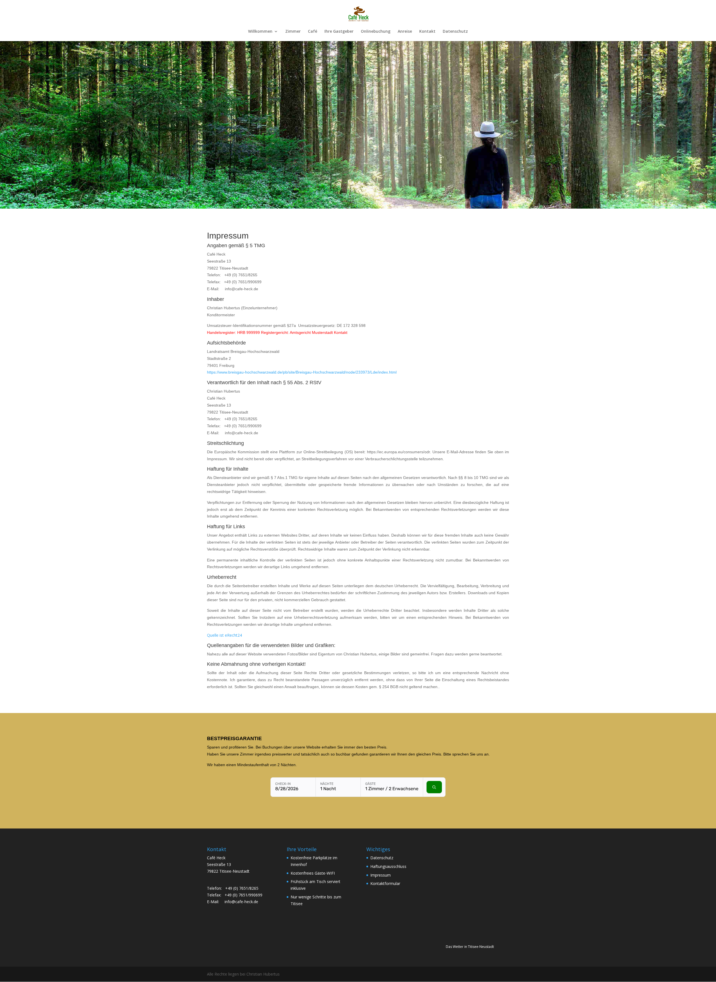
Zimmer (293, 31)
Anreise (405, 31)
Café (312, 31)
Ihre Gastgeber (339, 31)
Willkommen (260, 31)
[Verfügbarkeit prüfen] (434, 787)
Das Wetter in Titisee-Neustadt (470, 946)
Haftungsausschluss (388, 866)
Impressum (380, 875)
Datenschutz (455, 31)
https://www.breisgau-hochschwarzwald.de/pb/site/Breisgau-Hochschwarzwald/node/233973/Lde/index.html (302, 372)
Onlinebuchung (375, 31)
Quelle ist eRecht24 (224, 635)
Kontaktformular (385, 883)
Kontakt (427, 31)
